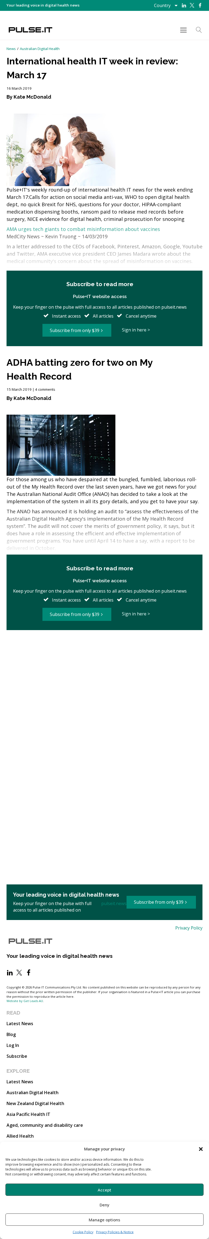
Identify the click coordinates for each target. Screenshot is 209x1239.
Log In (13, 1045)
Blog (11, 1034)
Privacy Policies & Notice (115, 1232)
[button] (201, 1149)
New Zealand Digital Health (35, 1103)
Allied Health (20, 1136)
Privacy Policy (188, 928)
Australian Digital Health (40, 48)
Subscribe (17, 1056)
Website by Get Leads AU (25, 1001)
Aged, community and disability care (45, 1125)
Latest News (20, 1024)
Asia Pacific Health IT (28, 1114)
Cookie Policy (83, 1232)
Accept (104, 1190)
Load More (104, 648)
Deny (104, 1204)
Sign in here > (136, 330)
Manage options (104, 1219)
